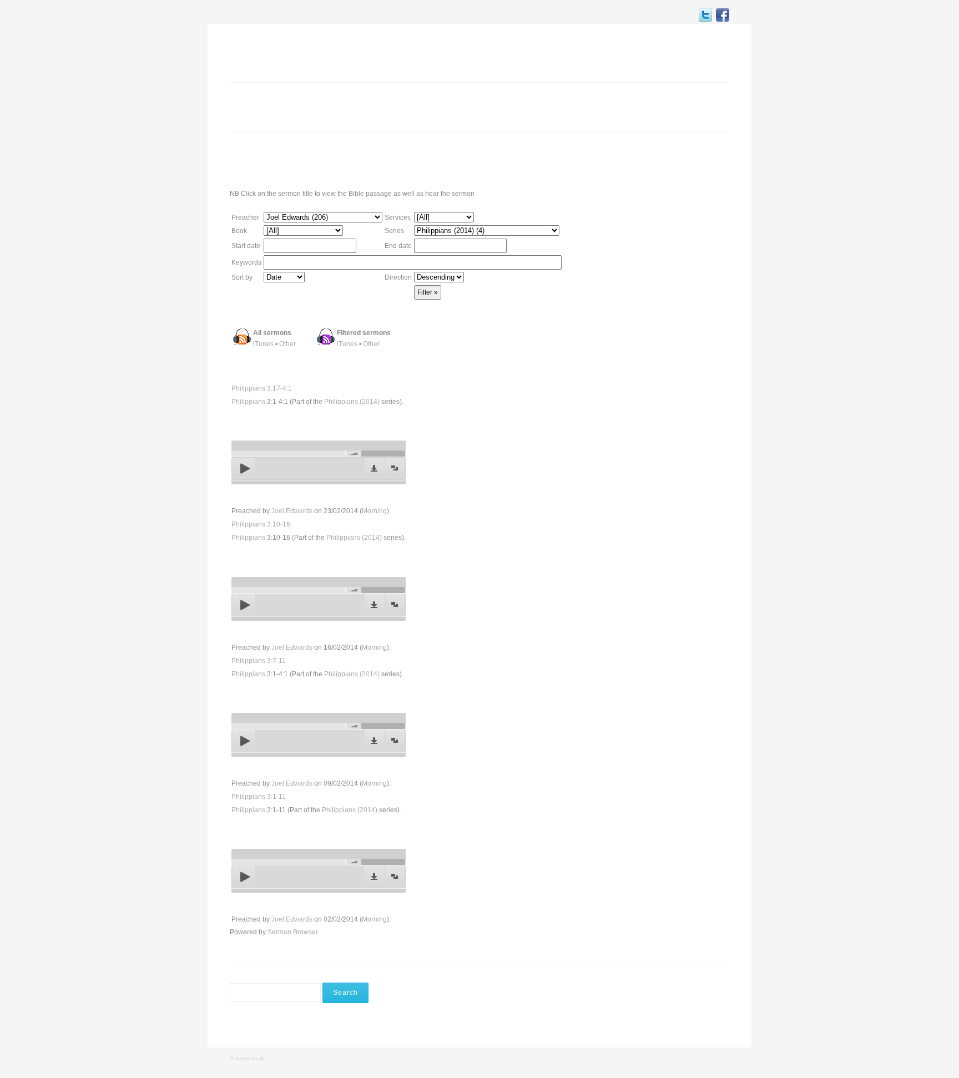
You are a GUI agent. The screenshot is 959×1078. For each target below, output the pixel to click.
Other (287, 344)
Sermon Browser (292, 932)
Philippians (248, 402)
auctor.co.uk (249, 1058)
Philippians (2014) (352, 402)
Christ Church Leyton (288, 52)
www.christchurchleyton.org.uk (643, 159)
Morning (374, 511)
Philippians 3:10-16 (260, 524)
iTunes (263, 344)
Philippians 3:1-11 (258, 797)
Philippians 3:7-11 (258, 661)
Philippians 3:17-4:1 (261, 388)
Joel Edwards (291, 511)
